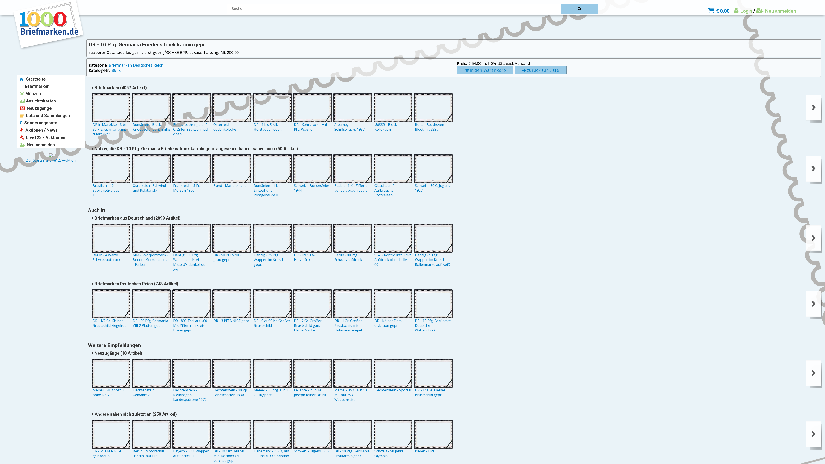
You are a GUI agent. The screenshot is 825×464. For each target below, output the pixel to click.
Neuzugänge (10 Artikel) (117, 353)
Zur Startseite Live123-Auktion (51, 160)
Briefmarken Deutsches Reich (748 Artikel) (135, 283)
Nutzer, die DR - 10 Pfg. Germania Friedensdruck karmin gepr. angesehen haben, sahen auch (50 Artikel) (195, 148)
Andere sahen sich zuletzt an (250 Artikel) (135, 414)
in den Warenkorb (487, 70)
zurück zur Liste (542, 70)
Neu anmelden (780, 11)
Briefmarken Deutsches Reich (136, 65)
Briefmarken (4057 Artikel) (120, 87)
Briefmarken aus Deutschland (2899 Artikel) (136, 218)
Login (745, 11)
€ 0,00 (722, 11)
